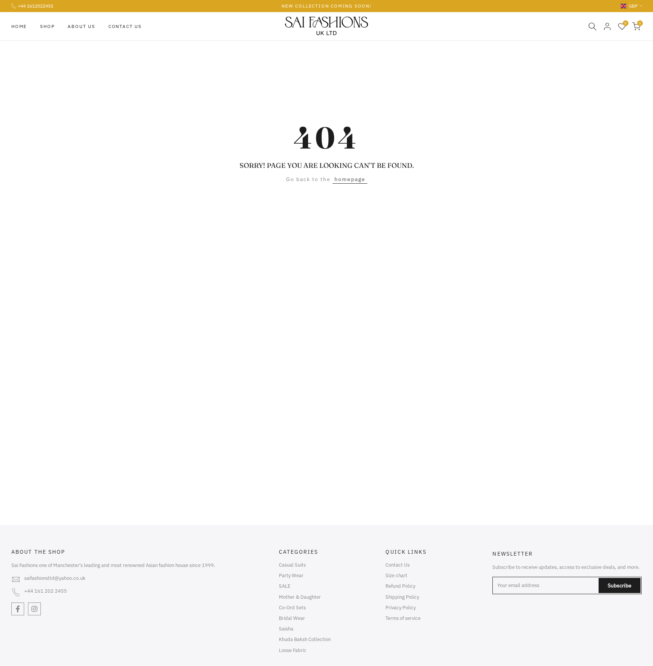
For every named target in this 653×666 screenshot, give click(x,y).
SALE (285, 586)
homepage (349, 179)
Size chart (396, 575)
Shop (47, 26)
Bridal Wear (292, 618)
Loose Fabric (292, 650)
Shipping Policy (402, 597)
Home (19, 26)
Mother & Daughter (300, 597)
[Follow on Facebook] (17, 608)
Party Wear (291, 575)
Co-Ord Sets (292, 607)
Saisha (286, 629)
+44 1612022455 (35, 6)
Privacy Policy (400, 607)
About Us (81, 26)
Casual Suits (292, 565)
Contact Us (125, 26)
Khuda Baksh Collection (305, 639)
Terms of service (403, 618)
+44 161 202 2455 (45, 591)
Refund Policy (400, 586)
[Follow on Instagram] (34, 608)
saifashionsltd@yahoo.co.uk (54, 578)
